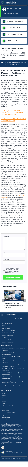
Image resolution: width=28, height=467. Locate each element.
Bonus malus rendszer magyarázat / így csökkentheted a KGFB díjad (11, 365)
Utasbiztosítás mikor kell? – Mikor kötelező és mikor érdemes (13, 357)
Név (4, 252)
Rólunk (3, 403)
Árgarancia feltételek (6, 339)
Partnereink (4, 419)
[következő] (3, 300)
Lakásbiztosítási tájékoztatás (8, 330)
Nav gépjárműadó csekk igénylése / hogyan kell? (13, 385)
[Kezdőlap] (2, 62)
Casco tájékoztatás (6, 328)
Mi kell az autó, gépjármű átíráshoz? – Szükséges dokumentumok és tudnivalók (13, 381)
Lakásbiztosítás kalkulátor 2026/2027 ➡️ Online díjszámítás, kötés (12, 377)
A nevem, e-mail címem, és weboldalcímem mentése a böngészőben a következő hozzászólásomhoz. (12, 270)
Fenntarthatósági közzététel (8, 412)
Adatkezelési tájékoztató (7, 405)
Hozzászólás (6, 236)
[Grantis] (8, 3)
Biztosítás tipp (5, 337)
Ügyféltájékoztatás (6, 417)
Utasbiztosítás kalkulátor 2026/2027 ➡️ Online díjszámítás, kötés (12, 373)
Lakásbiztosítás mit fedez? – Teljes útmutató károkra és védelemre (14, 361)
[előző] (24, 300)
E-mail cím (6, 259)
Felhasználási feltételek (7, 323)
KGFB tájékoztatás (6, 326)
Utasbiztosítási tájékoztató (8, 332)
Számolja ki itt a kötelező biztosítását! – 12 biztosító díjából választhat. (12, 112)
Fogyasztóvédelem (6, 415)
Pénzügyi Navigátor (6, 410)
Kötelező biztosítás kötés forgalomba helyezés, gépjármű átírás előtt (12, 353)
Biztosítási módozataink (7, 342)
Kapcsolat (4, 401)
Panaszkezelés (5, 408)
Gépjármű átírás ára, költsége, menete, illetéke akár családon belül (13, 349)
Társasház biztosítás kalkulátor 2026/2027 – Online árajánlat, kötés (13, 369)
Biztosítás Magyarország (7, 335)
